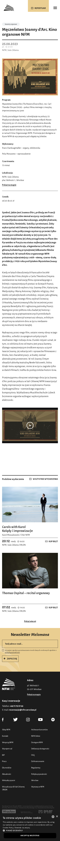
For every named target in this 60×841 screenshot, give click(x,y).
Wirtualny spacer (8, 780)
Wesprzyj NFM (7, 742)
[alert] (30, 827)
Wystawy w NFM (37, 787)
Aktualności (6, 774)
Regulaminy (35, 768)
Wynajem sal (7, 749)
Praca (4, 761)
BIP (3, 755)
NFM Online (35, 736)
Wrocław (34, 780)
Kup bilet (53, 541)
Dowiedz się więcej (22, 827)
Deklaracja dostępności (40, 749)
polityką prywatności (12, 652)
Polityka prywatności (39, 774)
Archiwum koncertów (39, 730)
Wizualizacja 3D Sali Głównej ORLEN (13, 788)
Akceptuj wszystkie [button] (30, 835)
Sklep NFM (6, 730)
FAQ (33, 755)
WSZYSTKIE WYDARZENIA (45, 479)
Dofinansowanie (37, 761)
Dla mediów (6, 768)
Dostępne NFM (37, 742)
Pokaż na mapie (9, 185)
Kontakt (5, 736)
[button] (30, 830)
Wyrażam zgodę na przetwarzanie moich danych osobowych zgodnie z (31, 651)
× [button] (57, 816)
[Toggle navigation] (55, 7)
